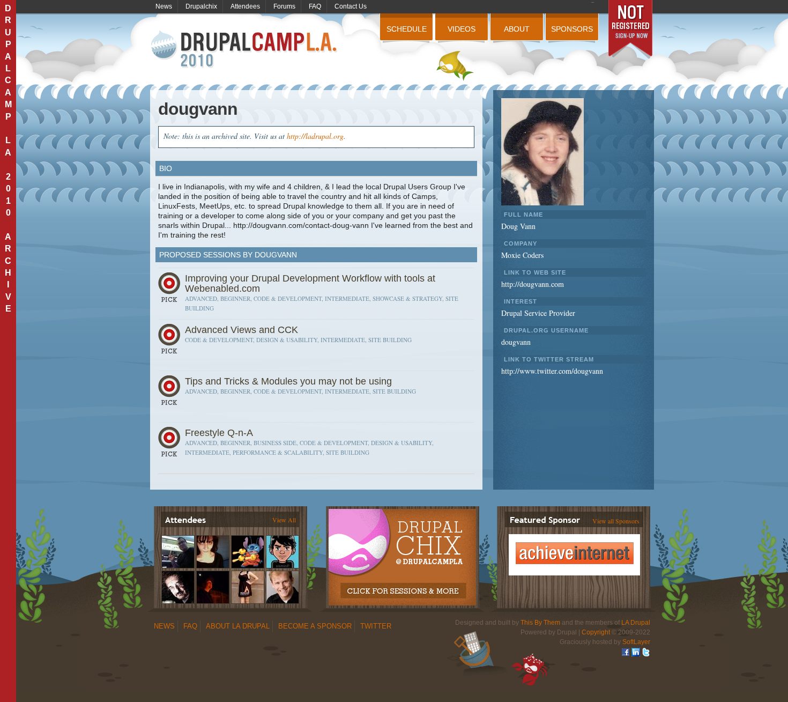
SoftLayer (636, 642)
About (517, 29)
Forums (284, 6)
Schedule (406, 29)
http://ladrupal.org (315, 136)
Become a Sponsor (315, 626)
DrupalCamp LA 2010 (245, 49)
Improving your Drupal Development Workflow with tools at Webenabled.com (310, 283)
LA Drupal (635, 622)
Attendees (245, 6)
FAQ (315, 6)
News (163, 6)
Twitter (375, 626)
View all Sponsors (616, 520)
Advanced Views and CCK (241, 329)
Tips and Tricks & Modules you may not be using (288, 381)
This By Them (540, 622)
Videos (461, 29)
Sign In (170, 290)
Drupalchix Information (401, 551)
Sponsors (572, 29)
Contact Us (350, 6)
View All (284, 519)
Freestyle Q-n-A (219, 432)
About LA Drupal (238, 626)
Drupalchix (201, 6)
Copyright (596, 632)
